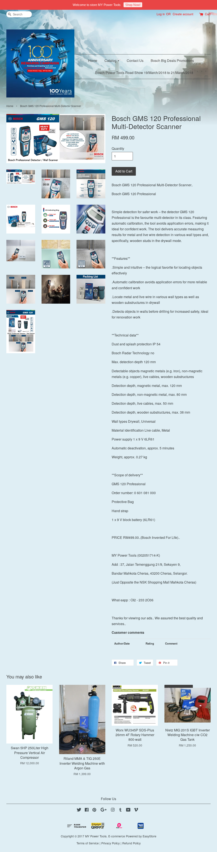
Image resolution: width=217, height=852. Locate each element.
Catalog (110, 60)
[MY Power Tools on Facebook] (86, 810)
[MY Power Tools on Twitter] (79, 810)
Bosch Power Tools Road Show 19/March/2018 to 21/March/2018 (144, 72)
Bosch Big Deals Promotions (172, 60)
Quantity (118, 148)
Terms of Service (88, 843)
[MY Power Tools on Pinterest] (94, 810)
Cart (208, 14)
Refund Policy (131, 843)
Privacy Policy (110, 843)
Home (92, 60)
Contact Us (135, 60)
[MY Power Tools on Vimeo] (136, 810)
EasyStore (149, 836)
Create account (183, 14)
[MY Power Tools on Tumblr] (120, 810)
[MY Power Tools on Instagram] (112, 810)
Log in (161, 14)
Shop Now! (132, 5)
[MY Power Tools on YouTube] (128, 810)
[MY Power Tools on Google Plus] (103, 810)
